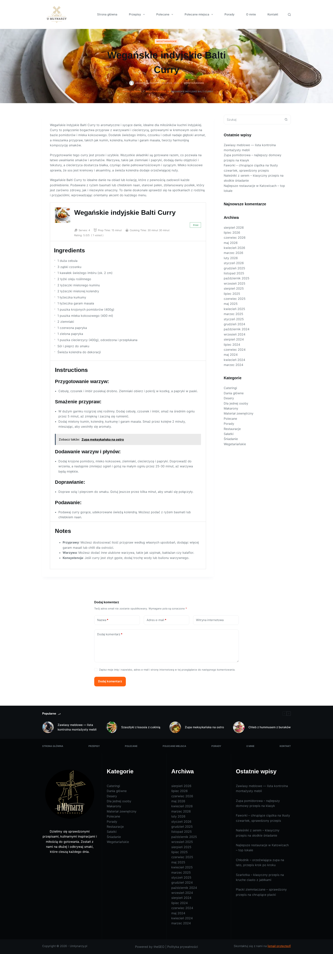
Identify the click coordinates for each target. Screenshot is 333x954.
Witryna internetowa (210, 620)
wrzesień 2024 (234, 334)
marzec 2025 (233, 314)
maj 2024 (231, 354)
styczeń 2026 (234, 263)
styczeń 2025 (234, 319)
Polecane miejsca (197, 14)
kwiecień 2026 (234, 248)
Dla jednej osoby (236, 403)
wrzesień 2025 (234, 283)
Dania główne (234, 393)
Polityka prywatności (182, 947)
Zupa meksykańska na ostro (204, 727)
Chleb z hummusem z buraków (269, 727)
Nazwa (102, 620)
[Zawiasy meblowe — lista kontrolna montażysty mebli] (48, 727)
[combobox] (252, 119)
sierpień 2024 (234, 339)
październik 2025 (236, 278)
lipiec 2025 (232, 294)
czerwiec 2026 (235, 237)
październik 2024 (236, 329)
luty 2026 (231, 258)
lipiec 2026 (232, 232)
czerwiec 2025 (235, 299)
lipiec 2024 (232, 344)
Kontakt (272, 14)
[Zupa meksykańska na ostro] (175, 727)
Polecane (162, 14)
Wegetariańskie (166, 41)
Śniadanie (231, 439)
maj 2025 (231, 304)
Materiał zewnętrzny (238, 413)
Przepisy (135, 14)
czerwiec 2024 (235, 349)
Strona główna (107, 14)
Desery (229, 398)
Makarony (231, 408)
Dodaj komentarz (109, 634)
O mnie (251, 14)
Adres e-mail (156, 620)
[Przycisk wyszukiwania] (286, 119)
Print (195, 225)
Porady (230, 14)
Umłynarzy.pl (78, 946)
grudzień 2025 (234, 268)
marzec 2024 (233, 365)
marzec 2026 (233, 253)
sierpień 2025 (234, 288)
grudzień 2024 (234, 324)
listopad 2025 (234, 273)
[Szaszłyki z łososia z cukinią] (111, 727)
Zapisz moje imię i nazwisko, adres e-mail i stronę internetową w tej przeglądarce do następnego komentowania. (167, 669)
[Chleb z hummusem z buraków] (239, 727)
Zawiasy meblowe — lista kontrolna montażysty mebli (77, 727)
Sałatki (229, 434)
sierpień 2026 (234, 227)
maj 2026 (231, 243)
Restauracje (232, 429)
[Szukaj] (289, 14)
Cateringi (230, 388)
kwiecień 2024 (234, 360)
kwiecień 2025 (234, 309)
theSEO (159, 947)
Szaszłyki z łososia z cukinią (140, 727)
